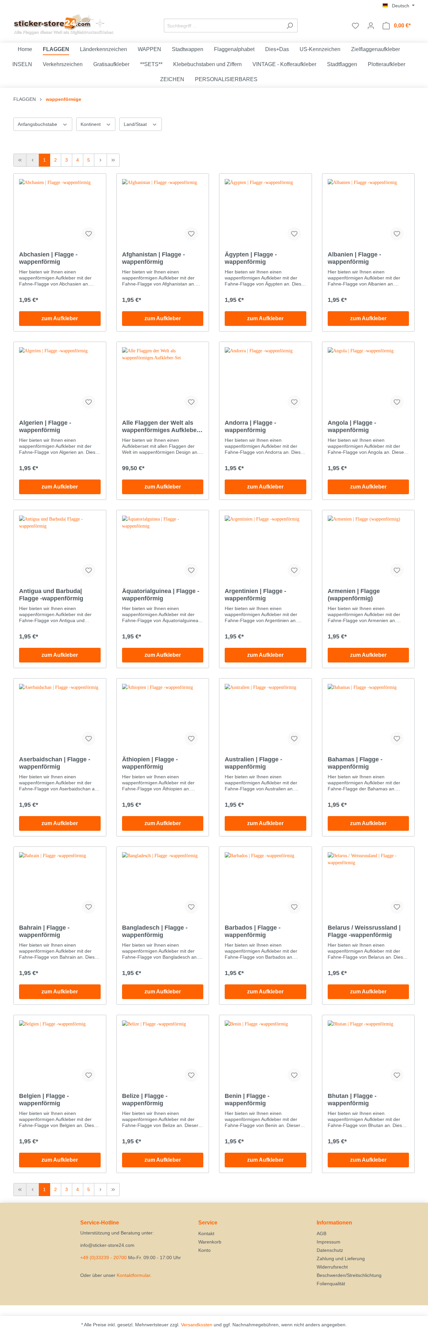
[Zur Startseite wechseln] (63, 24)
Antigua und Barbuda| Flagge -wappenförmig (51, 595)
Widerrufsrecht (332, 1267)
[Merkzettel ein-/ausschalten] (88, 233)
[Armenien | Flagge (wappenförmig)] (368, 549)
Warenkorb (209, 1242)
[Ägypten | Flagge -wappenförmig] (265, 212)
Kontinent (91, 124)
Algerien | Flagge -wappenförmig (45, 426)
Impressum (328, 1242)
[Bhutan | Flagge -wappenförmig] (368, 1053)
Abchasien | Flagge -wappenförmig (48, 258)
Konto (204, 1250)
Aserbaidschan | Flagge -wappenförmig (54, 763)
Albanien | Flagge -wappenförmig (354, 258)
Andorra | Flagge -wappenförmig (250, 426)
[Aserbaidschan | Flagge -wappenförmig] (60, 717)
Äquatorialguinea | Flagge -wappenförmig (160, 595)
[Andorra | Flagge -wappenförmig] (265, 380)
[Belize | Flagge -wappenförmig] (163, 1053)
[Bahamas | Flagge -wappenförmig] (368, 717)
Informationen (334, 1222)
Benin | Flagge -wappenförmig (247, 1100)
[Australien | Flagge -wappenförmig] (265, 717)
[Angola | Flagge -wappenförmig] (368, 380)
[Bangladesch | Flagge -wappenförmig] (163, 885)
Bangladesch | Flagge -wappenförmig (155, 931)
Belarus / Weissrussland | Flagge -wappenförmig (364, 931)
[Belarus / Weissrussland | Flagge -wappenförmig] (368, 885)
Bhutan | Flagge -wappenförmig (352, 1100)
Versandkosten (196, 1324)
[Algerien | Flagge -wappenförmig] (60, 380)
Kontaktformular (133, 1275)
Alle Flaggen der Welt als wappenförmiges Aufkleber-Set (161, 426)
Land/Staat (136, 124)
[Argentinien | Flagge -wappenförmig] (265, 549)
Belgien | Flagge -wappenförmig (44, 1100)
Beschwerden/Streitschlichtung (349, 1275)
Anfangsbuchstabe (38, 124)
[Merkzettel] (355, 25)
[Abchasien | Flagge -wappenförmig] (60, 212)
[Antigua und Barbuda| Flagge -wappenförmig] (60, 549)
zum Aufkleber (59, 318)
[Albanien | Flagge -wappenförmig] (368, 212)
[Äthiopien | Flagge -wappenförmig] (163, 717)
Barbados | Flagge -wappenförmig (253, 931)
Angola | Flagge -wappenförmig (352, 426)
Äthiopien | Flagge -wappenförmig (150, 763)
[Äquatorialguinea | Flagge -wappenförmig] (163, 549)
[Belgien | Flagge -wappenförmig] (60, 1053)
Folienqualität (331, 1283)
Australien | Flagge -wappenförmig (253, 763)
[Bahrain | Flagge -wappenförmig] (60, 885)
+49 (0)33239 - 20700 (103, 1257)
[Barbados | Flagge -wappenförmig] (265, 885)
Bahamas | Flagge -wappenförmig (355, 763)
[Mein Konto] (371, 25)
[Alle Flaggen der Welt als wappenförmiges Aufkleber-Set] (163, 380)
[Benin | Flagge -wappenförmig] (265, 1053)
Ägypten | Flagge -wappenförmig (251, 258)
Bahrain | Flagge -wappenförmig (44, 931)
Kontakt (206, 1233)
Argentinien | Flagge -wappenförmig (255, 595)
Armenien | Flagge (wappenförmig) (354, 595)
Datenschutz (330, 1250)
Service (207, 1222)
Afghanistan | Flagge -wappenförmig (153, 258)
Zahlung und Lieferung (341, 1258)
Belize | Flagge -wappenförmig (145, 1100)
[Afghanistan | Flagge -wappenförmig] (163, 212)
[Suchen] (290, 25)
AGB (321, 1233)
